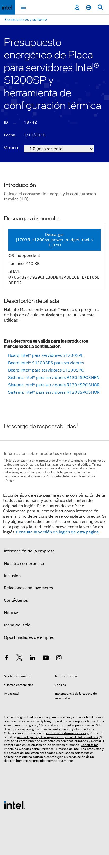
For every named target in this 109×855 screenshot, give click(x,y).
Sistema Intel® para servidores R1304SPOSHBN (53, 377)
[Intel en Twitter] (19, 658)
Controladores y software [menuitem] (26, 19)
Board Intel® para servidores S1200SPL (46, 355)
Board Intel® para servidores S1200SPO (46, 370)
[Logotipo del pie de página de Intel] (14, 804)
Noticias (11, 612)
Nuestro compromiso (24, 563)
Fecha (9, 135)
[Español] (89, 7)
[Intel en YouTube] (45, 658)
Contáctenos (16, 600)
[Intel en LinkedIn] (32, 658)
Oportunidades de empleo (29, 637)
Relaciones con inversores (28, 588)
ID (6, 122)
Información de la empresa (29, 551)
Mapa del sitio (17, 625)
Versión (11, 147)
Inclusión (12, 576)
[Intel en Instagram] (58, 658)
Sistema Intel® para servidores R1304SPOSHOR (54, 385)
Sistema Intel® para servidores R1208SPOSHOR (54, 392)
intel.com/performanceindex (66, 733)
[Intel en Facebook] (6, 658)
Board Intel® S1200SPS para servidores (46, 362)
